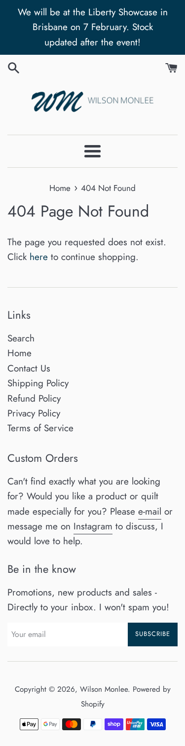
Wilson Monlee (104, 689)
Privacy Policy (33, 413)
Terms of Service (40, 428)
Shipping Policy (38, 383)
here (39, 256)
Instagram (93, 526)
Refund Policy (34, 398)
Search (21, 338)
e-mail (149, 511)
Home (19, 353)
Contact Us (28, 368)
